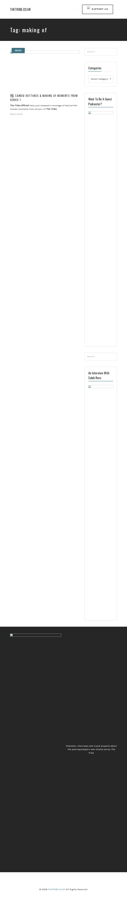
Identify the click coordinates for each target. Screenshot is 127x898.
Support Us (99, 9)
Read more (16, 114)
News (18, 50)
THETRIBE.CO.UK (20, 9)
